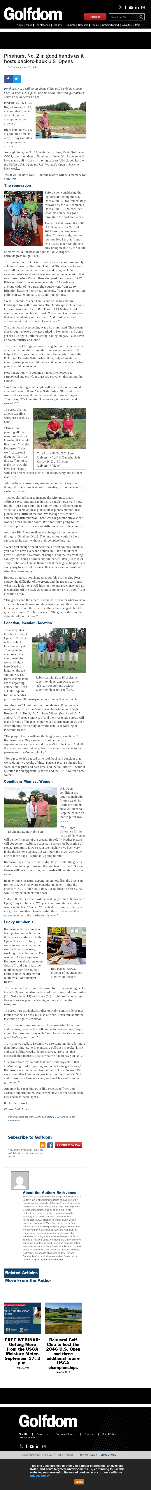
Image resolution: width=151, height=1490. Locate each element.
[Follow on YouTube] (130, 8)
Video (29, 25)
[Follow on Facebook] (125, 8)
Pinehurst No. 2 (14, 88)
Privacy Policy (88, 1455)
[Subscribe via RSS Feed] (42, 1145)
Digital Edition (109, 1434)
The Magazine (43, 25)
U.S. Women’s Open (44, 1117)
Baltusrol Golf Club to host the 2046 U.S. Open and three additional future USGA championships (63, 1353)
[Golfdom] (48, 1429)
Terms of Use (107, 1455)
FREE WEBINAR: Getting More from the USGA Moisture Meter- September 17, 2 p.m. (22, 1351)
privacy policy (40, 1475)
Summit (110, 25)
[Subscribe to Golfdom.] (68, 1145)
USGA (58, 1117)
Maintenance (14, 1120)
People (95, 25)
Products (70, 25)
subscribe (95, 17)
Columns (57, 25)
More (137, 25)
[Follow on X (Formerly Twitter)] (120, 8)
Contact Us (42, 1434)
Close (79, 1482)
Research (83, 25)
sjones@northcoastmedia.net (48, 1259)
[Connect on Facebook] (50, 1145)
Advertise (127, 25)
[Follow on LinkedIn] (136, 8)
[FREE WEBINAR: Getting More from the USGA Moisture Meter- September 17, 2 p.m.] (22, 1311)
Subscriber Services (66, 1434)
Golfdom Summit (27, 1437)
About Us (23, 1434)
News (20, 25)
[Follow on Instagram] (142, 8)
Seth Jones (16, 67)
